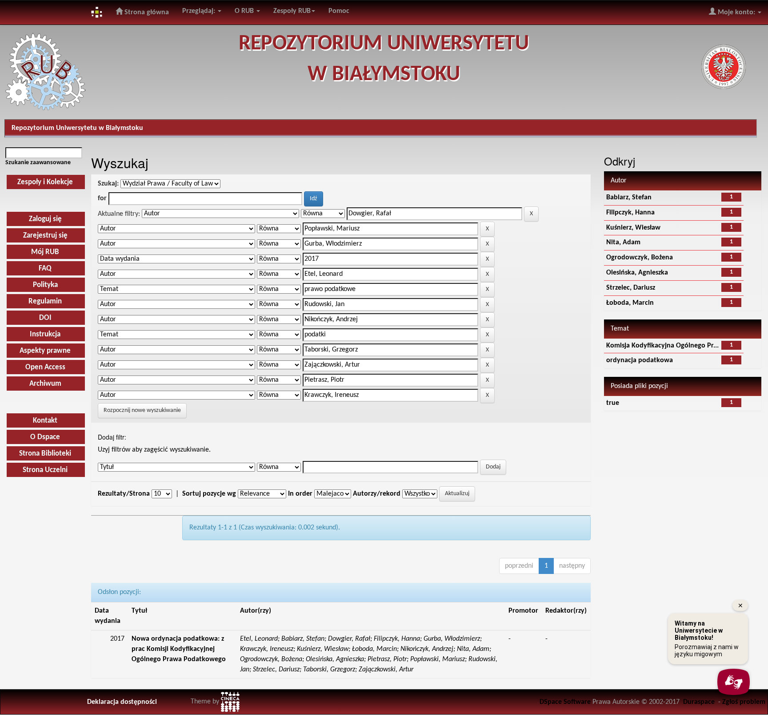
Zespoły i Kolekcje (45, 182)
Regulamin (45, 301)
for (102, 198)
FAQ (45, 268)
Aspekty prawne (45, 351)
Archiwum (45, 384)
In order (300, 493)
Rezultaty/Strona (124, 493)
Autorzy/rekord (376, 493)
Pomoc (338, 11)
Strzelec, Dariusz (630, 287)
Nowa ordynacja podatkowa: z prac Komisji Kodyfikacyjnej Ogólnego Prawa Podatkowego (179, 649)
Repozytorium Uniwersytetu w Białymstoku (77, 128)
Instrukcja (45, 334)
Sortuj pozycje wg (209, 493)
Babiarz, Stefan (629, 197)
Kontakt (45, 420)
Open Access (45, 367)
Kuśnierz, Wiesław (633, 227)
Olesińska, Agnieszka (637, 272)
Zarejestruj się (45, 235)
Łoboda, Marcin (630, 303)
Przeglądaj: (199, 11)
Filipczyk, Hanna (630, 212)
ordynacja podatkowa (639, 360)
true (612, 403)
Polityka (45, 285)
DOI (45, 318)
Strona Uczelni (45, 470)
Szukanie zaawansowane (38, 163)
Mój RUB (45, 252)
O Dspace (45, 437)
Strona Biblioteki (45, 453)
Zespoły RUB (292, 11)
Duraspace (699, 702)
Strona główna (146, 12)
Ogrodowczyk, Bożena (639, 257)
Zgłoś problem (743, 702)
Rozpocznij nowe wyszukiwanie (142, 410)
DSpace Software (565, 702)
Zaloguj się (45, 219)
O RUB (245, 11)
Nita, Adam (623, 242)
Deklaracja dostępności (122, 702)
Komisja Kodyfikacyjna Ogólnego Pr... (662, 345)
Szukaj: (108, 183)
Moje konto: (736, 12)
